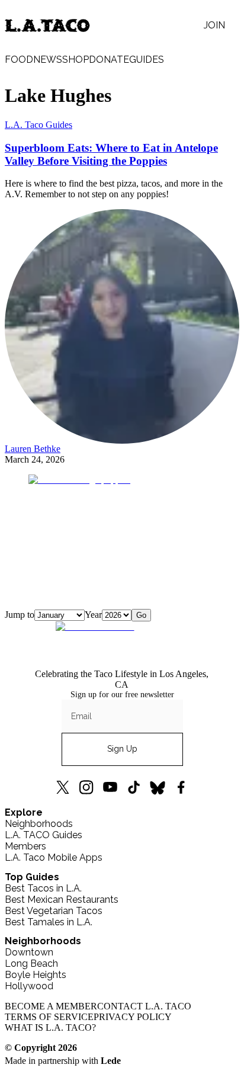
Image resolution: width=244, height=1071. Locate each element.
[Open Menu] (232, 25)
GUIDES (146, 59)
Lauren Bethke (32, 449)
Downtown (29, 952)
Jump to (19, 615)
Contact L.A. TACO (144, 1006)
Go (141, 615)
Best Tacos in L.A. (43, 888)
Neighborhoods (39, 823)
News (47, 59)
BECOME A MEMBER (51, 1006)
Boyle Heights (35, 974)
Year (93, 615)
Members (25, 846)
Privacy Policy (133, 1017)
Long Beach (31, 963)
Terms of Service (49, 1017)
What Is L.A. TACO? (50, 1027)
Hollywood (29, 986)
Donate (109, 59)
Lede (111, 1061)
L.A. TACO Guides (43, 835)
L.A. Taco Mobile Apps (53, 857)
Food (19, 59)
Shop (75, 59)
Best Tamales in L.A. (48, 922)
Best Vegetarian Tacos (53, 910)
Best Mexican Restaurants (61, 899)
